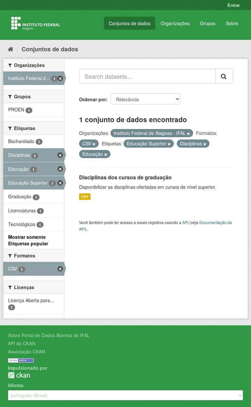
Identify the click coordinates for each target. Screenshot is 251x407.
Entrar (233, 5)
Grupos (207, 23)
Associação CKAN (26, 351)
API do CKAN (21, 343)
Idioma (15, 385)
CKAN (19, 375)
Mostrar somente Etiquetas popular (28, 240)
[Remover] (188, 133)
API (185, 222)
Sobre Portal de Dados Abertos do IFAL (49, 335)
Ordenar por (92, 99)
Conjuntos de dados (129, 23)
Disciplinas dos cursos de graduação (125, 177)
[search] (224, 76)
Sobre (232, 23)
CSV (84, 196)
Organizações (175, 23)
